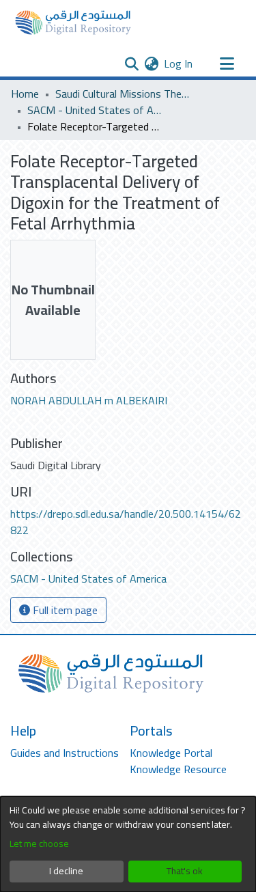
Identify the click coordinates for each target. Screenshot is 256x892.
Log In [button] (179, 63)
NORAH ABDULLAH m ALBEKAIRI (88, 400)
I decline (66, 871)
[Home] (73, 22)
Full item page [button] (64, 610)
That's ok (185, 871)
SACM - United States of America (95, 110)
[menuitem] (151, 63)
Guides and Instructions (64, 752)
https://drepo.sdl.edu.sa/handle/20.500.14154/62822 (125, 521)
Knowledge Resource (178, 769)
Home (25, 93)
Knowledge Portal (171, 752)
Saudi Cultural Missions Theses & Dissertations (123, 93)
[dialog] (128, 844)
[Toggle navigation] (227, 63)
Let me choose (39, 844)
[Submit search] (131, 63)
